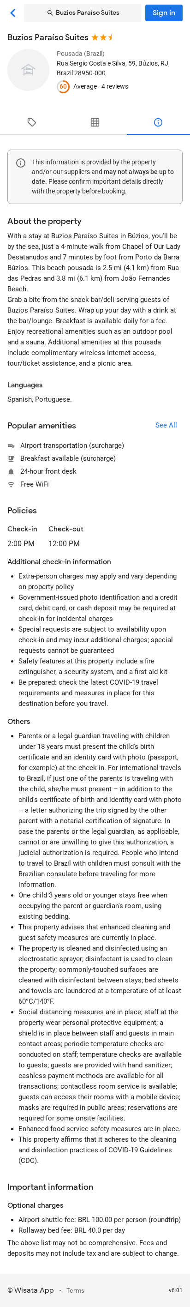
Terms (75, 1291)
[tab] (31, 122)
